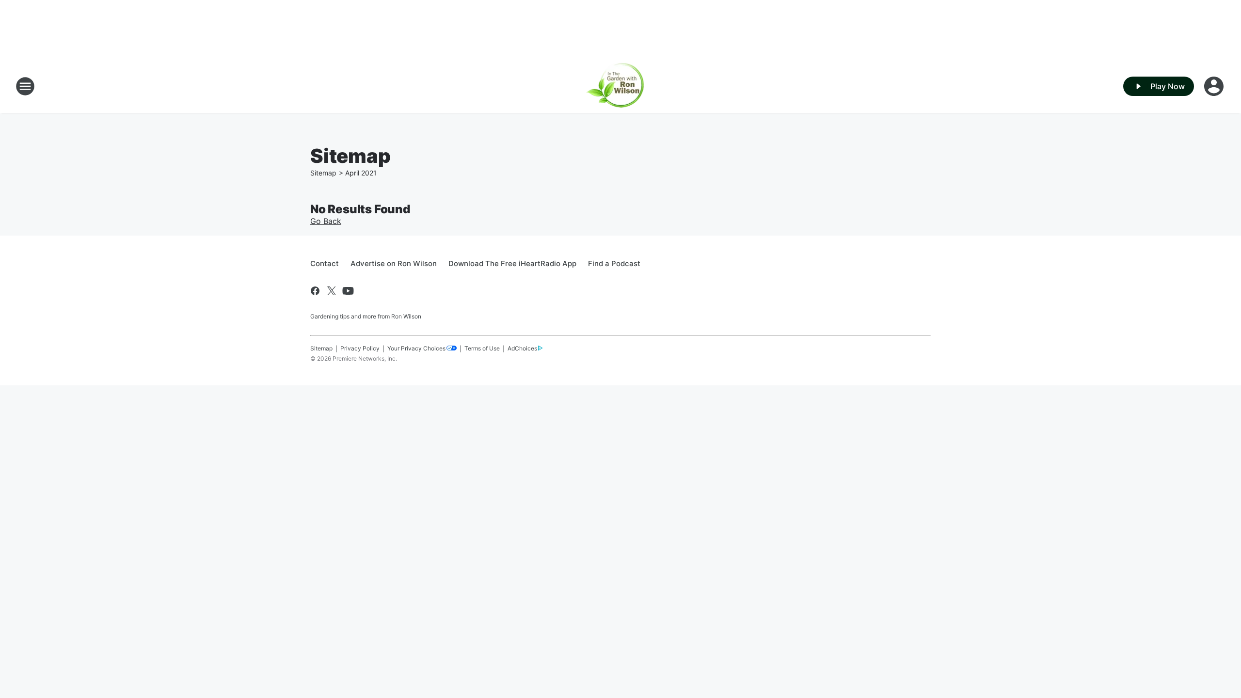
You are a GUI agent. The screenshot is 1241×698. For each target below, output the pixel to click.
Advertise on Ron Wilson (393, 263)
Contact (324, 263)
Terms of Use (482, 348)
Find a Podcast (614, 263)
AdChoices (522, 348)
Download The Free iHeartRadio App (512, 263)
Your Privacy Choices (416, 348)
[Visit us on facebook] (315, 291)
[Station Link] (621, 86)
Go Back (325, 221)
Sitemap (323, 173)
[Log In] (1214, 86)
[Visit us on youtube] (348, 291)
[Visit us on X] (331, 291)
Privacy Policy (360, 348)
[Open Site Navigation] (25, 86)
